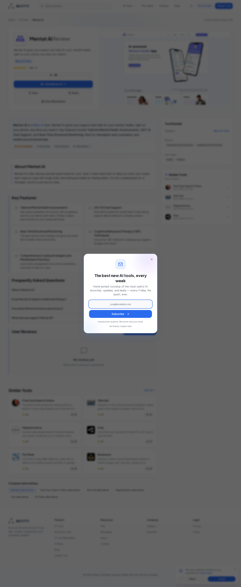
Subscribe (118, 314)
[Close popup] (152, 259)
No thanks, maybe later (121, 326)
